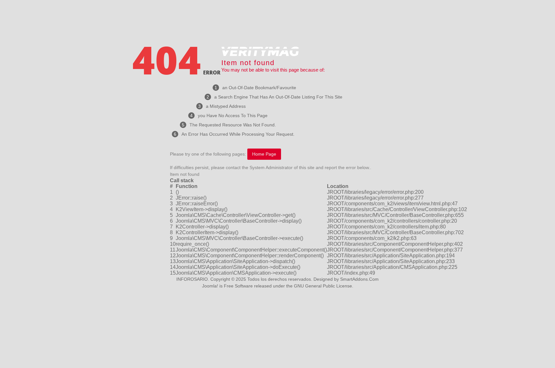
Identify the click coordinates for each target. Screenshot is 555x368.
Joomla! (210, 285)
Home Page (264, 154)
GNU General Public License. (323, 285)
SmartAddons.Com (359, 279)
